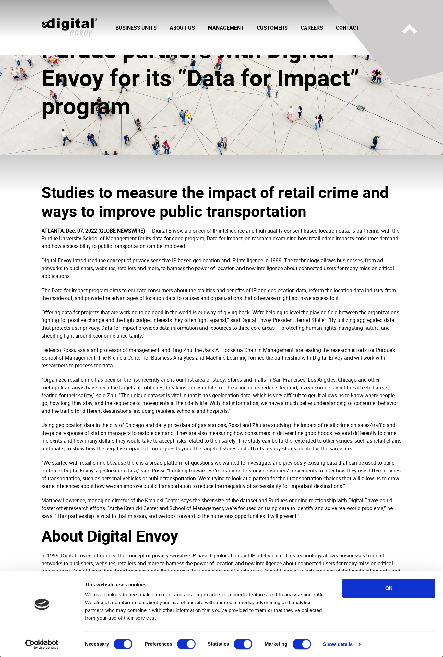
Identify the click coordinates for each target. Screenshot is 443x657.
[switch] (186, 644)
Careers (312, 27)
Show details (338, 644)
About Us (182, 27)
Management (226, 27)
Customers (272, 27)
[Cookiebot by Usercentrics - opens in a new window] (42, 644)
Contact (347, 27)
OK (389, 588)
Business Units (136, 27)
